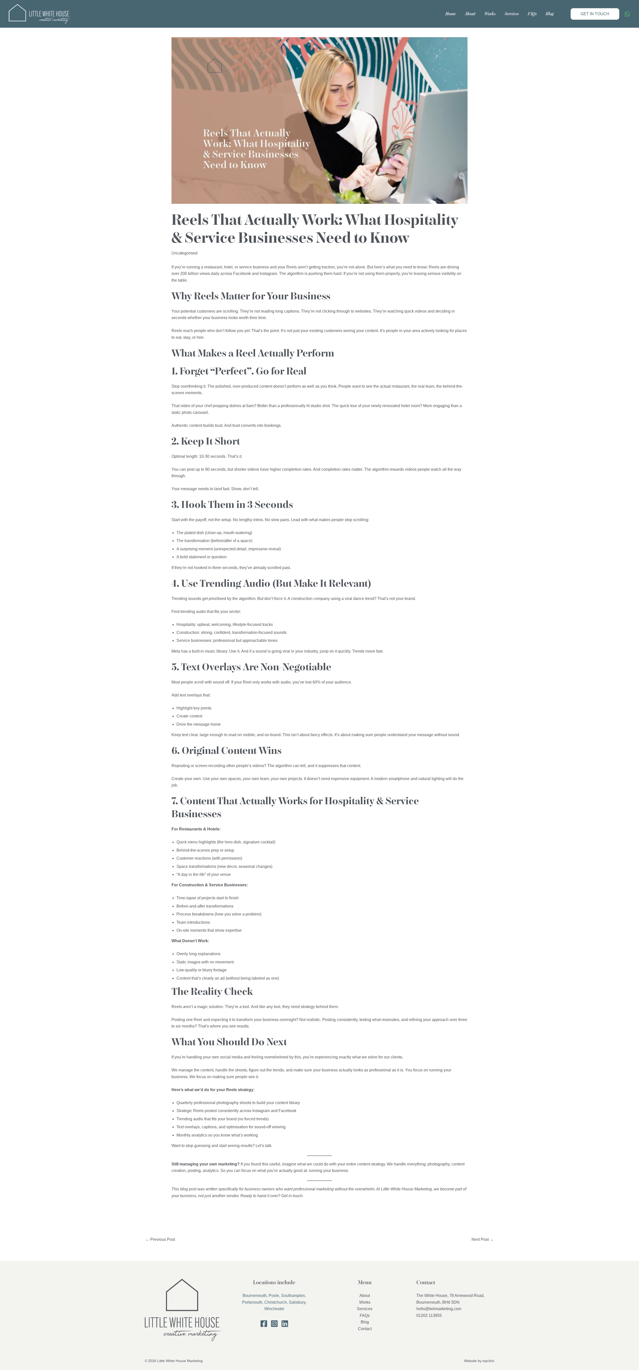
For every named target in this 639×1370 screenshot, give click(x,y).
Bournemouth (255, 1295)
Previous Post (160, 1239)
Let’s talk (263, 1145)
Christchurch (275, 1302)
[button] (595, 14)
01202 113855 (429, 1315)
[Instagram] (274, 1323)
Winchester (274, 1309)
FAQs (532, 14)
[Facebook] (264, 1323)
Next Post (483, 1239)
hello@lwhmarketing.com (438, 1309)
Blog (550, 14)
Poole (274, 1295)
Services (511, 14)
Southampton (293, 1295)
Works (489, 14)
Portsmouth (252, 1302)
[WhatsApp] (627, 14)
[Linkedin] (285, 1323)
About (470, 14)
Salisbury (297, 1302)
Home (450, 14)
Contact (365, 1329)
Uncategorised (184, 253)
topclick (488, 1361)
